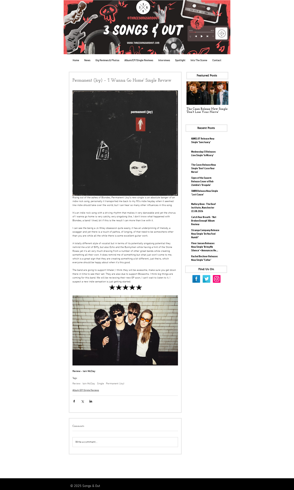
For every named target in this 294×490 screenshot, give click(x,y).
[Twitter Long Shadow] (206, 279)
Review (76, 383)
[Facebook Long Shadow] (196, 279)
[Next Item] (222, 93)
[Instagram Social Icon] (216, 279)
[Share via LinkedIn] (90, 401)
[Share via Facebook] (74, 401)
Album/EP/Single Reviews (85, 390)
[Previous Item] (191, 93)
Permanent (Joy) (115, 383)
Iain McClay (89, 383)
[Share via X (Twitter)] (82, 401)
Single (100, 383)
